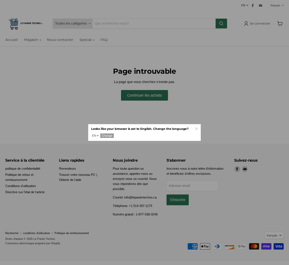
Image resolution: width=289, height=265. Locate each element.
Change (107, 135)
